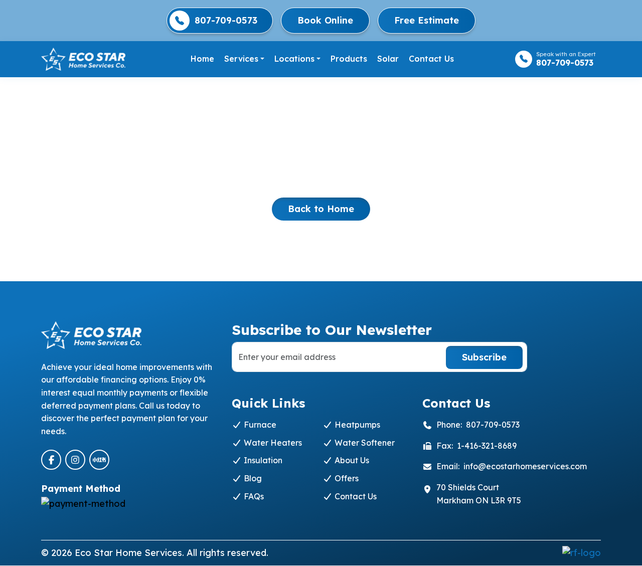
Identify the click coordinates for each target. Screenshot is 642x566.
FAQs (253, 496)
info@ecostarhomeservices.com (525, 466)
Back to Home (321, 209)
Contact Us (431, 59)
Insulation (262, 460)
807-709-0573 (226, 20)
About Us (351, 460)
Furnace (259, 425)
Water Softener (364, 443)
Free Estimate (426, 20)
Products (349, 59)
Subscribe (484, 357)
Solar (388, 59)
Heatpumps (356, 425)
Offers (346, 478)
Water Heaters (272, 443)
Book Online (325, 20)
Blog (252, 478)
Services (241, 59)
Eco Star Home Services (128, 552)
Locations (294, 59)
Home (202, 59)
